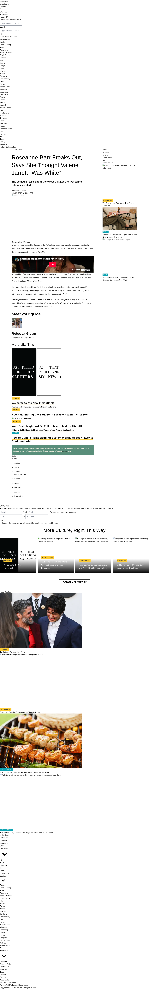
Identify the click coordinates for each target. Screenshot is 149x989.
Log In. (26, 474)
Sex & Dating (5, 55)
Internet (3, 71)
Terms (2, 972)
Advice (2, 97)
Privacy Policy (37, 523)
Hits (1, 860)
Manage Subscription (8, 982)
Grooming (4, 92)
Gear (105, 274)
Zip (24, 516)
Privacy (3, 974)
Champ (2, 870)
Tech (1, 136)
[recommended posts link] (18, 555)
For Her (3, 134)
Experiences (4, 4)
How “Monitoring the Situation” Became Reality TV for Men (50, 414)
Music (2, 68)
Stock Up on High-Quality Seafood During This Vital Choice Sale (24, 772)
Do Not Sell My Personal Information (14, 985)
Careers (3, 977)
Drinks (2, 42)
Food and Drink (6, 128)
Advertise (3, 969)
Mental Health (5, 107)
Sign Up (3, 520)
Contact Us (4, 966)
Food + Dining (5, 44)
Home (2, 126)
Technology (85, 560)
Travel (2, 47)
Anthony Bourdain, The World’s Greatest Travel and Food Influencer (54, 564)
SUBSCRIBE (18, 471)
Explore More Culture (74, 582)
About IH (3, 961)
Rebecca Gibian (20, 190)
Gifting (2, 142)
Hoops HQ (4, 17)
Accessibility (5, 980)
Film (1, 60)
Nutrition (3, 110)
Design (2, 65)
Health (2, 102)
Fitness (2, 100)
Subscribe (12, 19)
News (2, 81)
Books (2, 63)
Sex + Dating (6, 709)
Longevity (3, 105)
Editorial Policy (6, 964)
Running (3, 115)
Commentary (5, 79)
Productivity (4, 113)
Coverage (3, 865)
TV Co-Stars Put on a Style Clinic (12, 652)
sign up (64, 451)
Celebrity (3, 76)
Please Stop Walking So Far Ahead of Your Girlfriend (20, 712)
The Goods (4, 14)
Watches (3, 89)
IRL (1, 868)
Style (2, 9)
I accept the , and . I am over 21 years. (30, 523)
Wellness (3, 12)
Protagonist (4, 873)
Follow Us (4, 19)
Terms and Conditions (20, 523)
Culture (3, 6)
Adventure (4, 50)
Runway (3, 84)
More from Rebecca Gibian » (23, 338)
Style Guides (5, 86)
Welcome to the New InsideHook (33, 402)
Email (25, 512)
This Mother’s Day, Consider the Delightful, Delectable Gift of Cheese (26, 832)
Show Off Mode (6, 52)
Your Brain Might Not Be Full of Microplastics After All (47, 426)
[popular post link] (120, 181)
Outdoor (3, 131)
